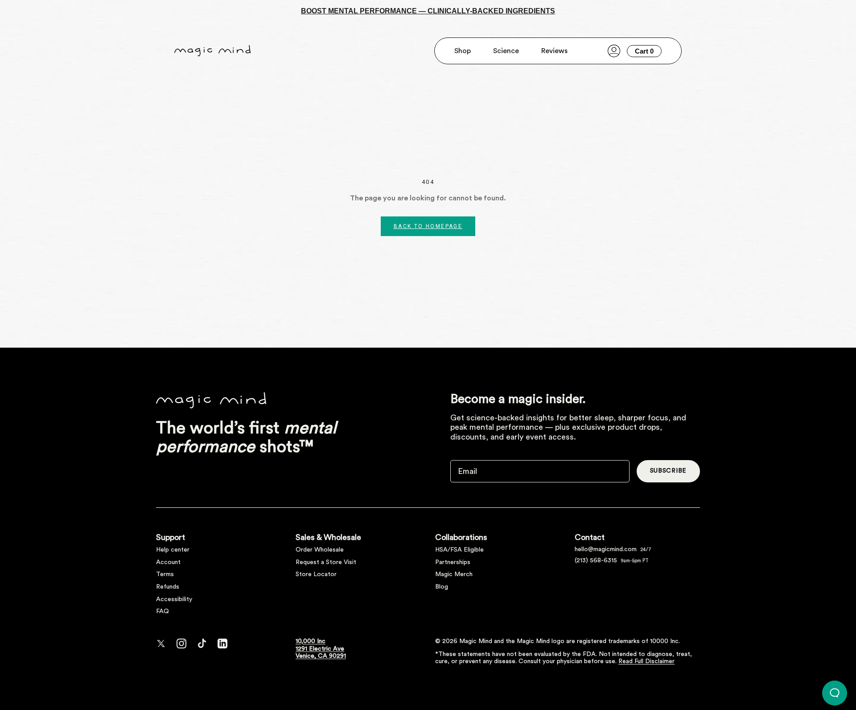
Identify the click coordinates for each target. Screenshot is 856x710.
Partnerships (452, 562)
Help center (172, 550)
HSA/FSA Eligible (459, 550)
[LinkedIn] (222, 643)
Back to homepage (428, 226)
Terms (165, 574)
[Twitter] (161, 643)
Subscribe (668, 471)
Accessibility (174, 599)
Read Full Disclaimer (646, 661)
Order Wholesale (320, 550)
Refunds (167, 587)
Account (168, 562)
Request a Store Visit (326, 562)
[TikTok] (202, 643)
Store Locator (316, 574)
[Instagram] (181, 643)
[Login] (614, 51)
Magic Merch (454, 574)
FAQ (162, 611)
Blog (441, 587)
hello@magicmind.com (606, 549)
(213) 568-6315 (596, 560)
